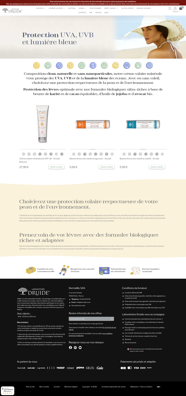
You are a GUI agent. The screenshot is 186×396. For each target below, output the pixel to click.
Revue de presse (130, 342)
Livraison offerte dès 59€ (133, 293)
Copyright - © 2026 (89, 387)
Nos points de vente (78, 305)
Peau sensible (95, 8)
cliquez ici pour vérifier (136, 351)
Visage (81, 8)
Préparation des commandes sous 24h (138, 304)
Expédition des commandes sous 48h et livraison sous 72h (145, 308)
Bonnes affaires (144, 8)
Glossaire (128, 339)
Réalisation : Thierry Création (141, 387)
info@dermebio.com (83, 302)
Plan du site (30, 387)
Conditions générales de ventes (114, 387)
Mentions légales (71, 387)
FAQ (90, 12)
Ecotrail (72, 8)
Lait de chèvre (127, 8)
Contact (57, 387)
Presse (98, 12)
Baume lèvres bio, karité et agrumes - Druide (90, 158)
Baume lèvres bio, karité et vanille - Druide (139, 158)
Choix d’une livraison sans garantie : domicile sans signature (145, 301)
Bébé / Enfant (110, 8)
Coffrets (82, 12)
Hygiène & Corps (56, 8)
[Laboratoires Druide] (12, 10)
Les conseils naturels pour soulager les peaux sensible (143, 333)
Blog (106, 12)
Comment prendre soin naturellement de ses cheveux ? (144, 319)
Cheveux (39, 8)
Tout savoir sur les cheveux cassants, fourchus (141, 336)
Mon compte (44, 387)
